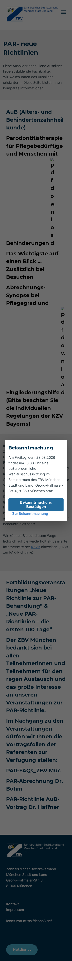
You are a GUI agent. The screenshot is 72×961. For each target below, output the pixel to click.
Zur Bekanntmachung (30, 514)
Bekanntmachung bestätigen (36, 504)
